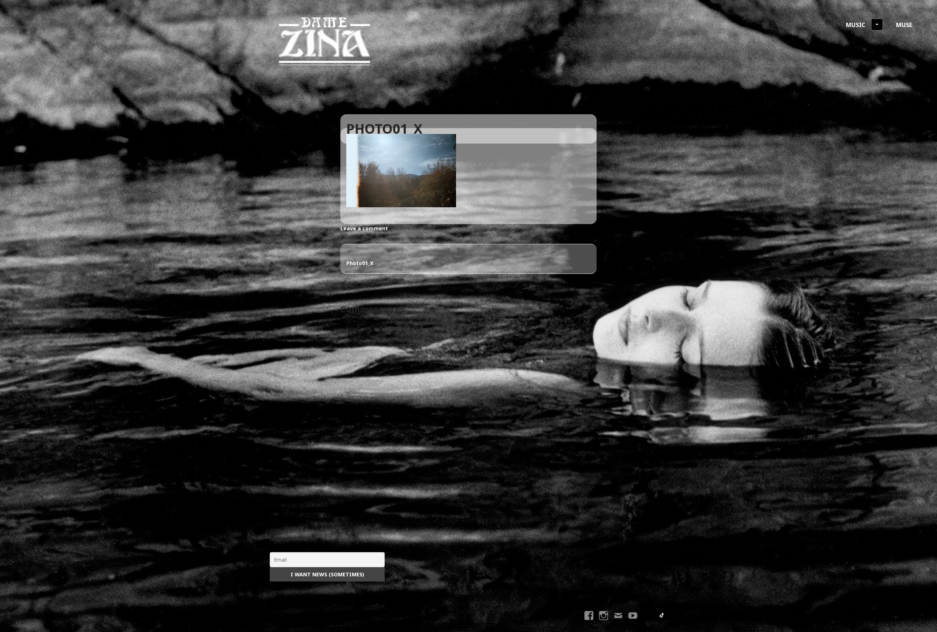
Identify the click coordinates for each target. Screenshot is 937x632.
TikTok (662, 615)
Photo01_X (364, 259)
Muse (904, 25)
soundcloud (648, 615)
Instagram (604, 622)
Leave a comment (364, 228)
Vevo (634, 622)
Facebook (590, 622)
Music (855, 25)
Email (618, 622)
